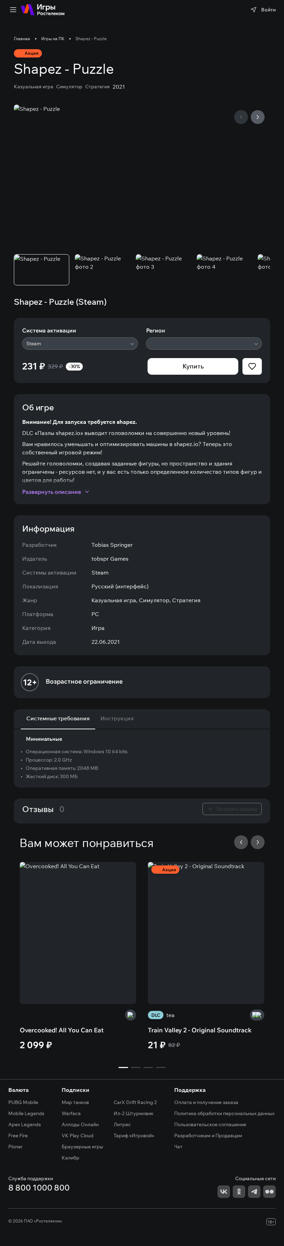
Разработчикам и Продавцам (208, 1135)
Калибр (70, 1158)
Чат (178, 1146)
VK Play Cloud (78, 1135)
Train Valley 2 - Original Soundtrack (199, 1030)
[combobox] (80, 343)
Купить (193, 366)
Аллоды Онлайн (80, 1124)
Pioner (15, 1146)
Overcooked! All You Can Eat (62, 1030)
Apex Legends (24, 1124)
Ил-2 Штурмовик (133, 1113)
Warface (71, 1113)
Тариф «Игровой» (134, 1135)
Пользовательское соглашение (210, 1124)
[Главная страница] (42, 9)
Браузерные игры (82, 1146)
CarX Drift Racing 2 (135, 1102)
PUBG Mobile (23, 1102)
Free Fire (18, 1135)
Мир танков (75, 1102)
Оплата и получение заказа (206, 1102)
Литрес (122, 1124)
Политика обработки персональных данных (224, 1113)
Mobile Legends (26, 1113)
